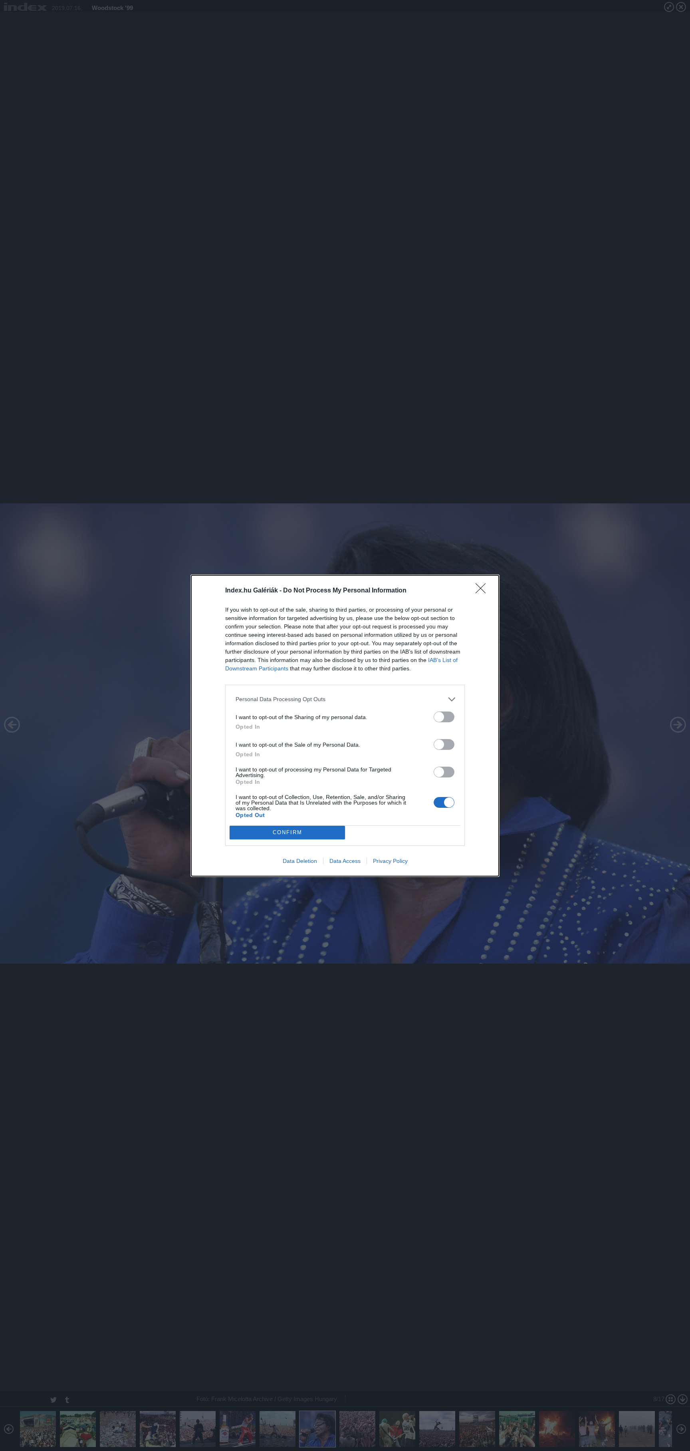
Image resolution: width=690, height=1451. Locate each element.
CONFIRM (287, 832)
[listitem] (345, 699)
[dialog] (345, 725)
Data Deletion (300, 861)
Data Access (345, 861)
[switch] (444, 717)
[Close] (483, 590)
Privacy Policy (390, 861)
